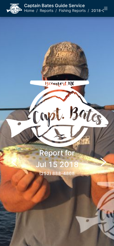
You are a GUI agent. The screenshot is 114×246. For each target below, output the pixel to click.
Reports (46, 10)
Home (29, 10)
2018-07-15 (102, 10)
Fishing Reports (72, 10)
